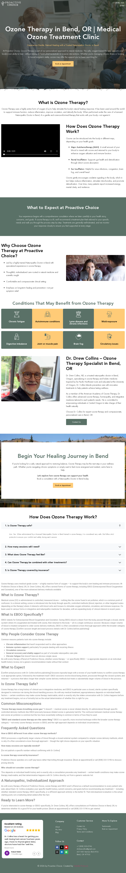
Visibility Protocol (81, 865)
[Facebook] (57, 847)
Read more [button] (9, 848)
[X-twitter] (62, 847)
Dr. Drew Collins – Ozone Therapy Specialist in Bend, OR (93, 363)
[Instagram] (57, 852)
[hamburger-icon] (106, 4)
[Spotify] (66, 852)
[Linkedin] (62, 852)
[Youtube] (66, 847)
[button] (63, 525)
